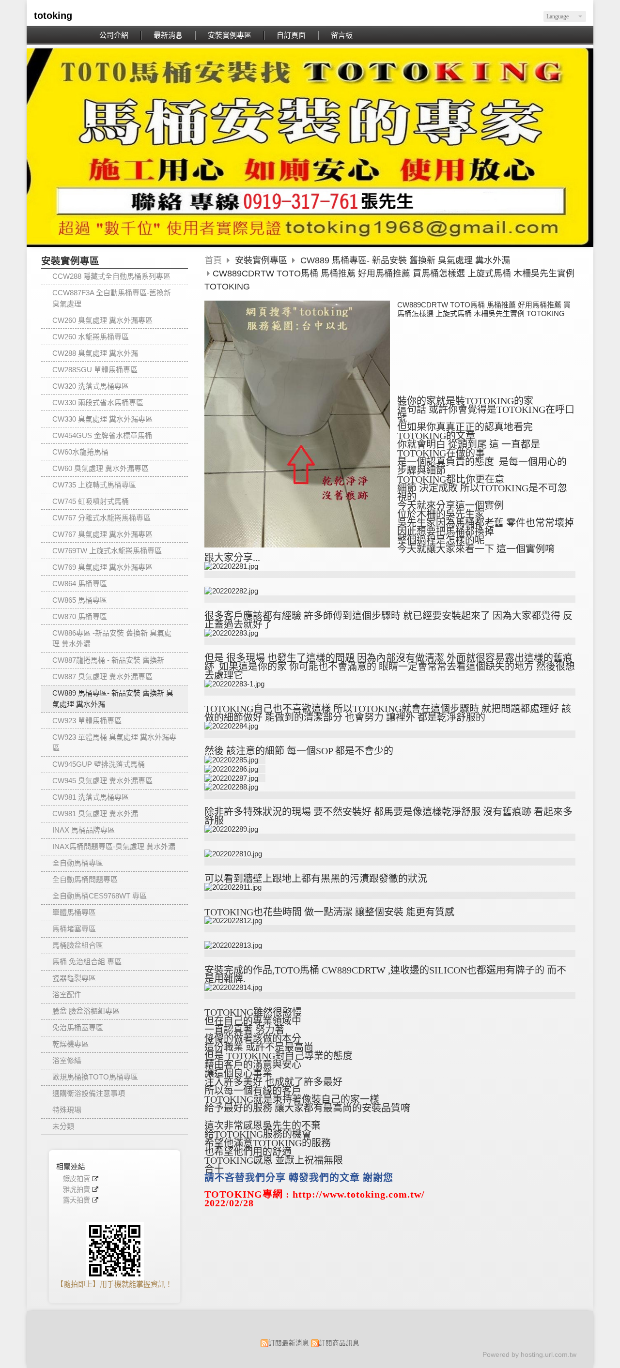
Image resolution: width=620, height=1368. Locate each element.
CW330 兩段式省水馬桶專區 (97, 402)
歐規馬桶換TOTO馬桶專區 (95, 1077)
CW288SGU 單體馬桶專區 (95, 369)
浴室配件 (66, 994)
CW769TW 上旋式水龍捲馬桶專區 (107, 551)
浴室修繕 (66, 1060)
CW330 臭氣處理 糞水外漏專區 (102, 419)
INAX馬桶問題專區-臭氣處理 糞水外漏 (113, 846)
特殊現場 (66, 1110)
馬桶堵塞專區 (74, 929)
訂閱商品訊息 (339, 1343)
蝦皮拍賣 (76, 1179)
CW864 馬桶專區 (79, 583)
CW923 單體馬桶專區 (87, 720)
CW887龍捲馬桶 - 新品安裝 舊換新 (108, 660)
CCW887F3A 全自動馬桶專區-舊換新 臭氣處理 (111, 298)
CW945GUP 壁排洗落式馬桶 (98, 764)
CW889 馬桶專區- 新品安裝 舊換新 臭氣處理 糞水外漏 (112, 698)
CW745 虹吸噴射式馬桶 (90, 501)
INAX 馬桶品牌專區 (83, 830)
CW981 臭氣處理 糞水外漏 (95, 813)
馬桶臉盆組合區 (77, 945)
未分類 (63, 1126)
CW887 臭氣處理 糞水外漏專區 (102, 676)
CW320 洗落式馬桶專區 (90, 386)
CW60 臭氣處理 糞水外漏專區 (100, 468)
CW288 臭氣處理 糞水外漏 (95, 353)
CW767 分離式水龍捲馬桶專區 (101, 518)
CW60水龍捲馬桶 (80, 452)
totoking (53, 15)
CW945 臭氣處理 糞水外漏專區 (102, 780)
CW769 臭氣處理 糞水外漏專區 (102, 567)
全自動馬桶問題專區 (85, 879)
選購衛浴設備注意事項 (88, 1093)
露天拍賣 (76, 1200)
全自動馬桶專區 (77, 863)
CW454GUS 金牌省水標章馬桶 (102, 435)
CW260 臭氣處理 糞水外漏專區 (102, 320)
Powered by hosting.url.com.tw (529, 1354)
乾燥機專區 (70, 1044)
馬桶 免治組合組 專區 (87, 962)
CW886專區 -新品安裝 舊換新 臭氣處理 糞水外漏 (111, 638)
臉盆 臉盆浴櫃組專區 (86, 1011)
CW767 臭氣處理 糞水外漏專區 (102, 534)
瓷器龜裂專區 (74, 978)
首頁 (213, 260)
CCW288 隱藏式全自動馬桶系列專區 (111, 276)
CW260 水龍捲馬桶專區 (90, 337)
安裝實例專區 (262, 260)
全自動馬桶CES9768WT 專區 (99, 896)
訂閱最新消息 (288, 1343)
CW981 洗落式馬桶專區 (90, 797)
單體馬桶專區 (74, 912)
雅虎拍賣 (76, 1189)
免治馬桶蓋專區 (77, 1027)
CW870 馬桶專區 (79, 616)
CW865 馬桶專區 (79, 600)
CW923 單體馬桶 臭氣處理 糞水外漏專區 (114, 742)
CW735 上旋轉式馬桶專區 (94, 485)
